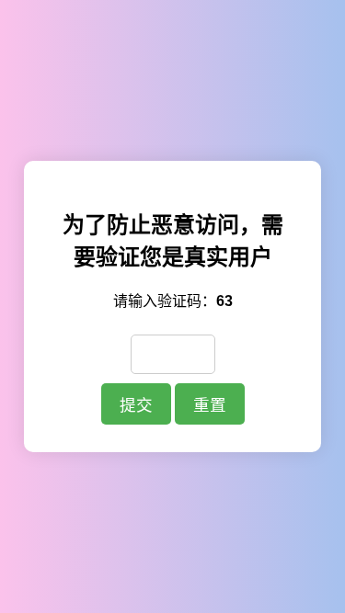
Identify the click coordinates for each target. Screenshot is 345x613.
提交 (136, 405)
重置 (209, 405)
